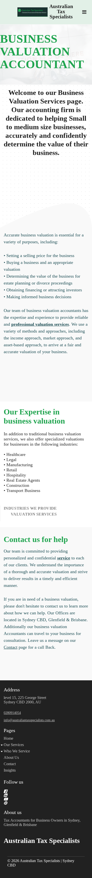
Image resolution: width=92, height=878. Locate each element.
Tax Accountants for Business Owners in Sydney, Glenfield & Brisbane (42, 822)
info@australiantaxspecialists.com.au (29, 720)
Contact (10, 647)
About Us (11, 757)
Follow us (13, 782)
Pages (9, 730)
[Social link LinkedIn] (40, 795)
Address (12, 689)
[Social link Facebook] (40, 791)
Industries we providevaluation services (30, 511)
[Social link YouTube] (40, 799)
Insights (10, 770)
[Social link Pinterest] (40, 803)
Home (8, 738)
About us (13, 812)
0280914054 (12, 713)
